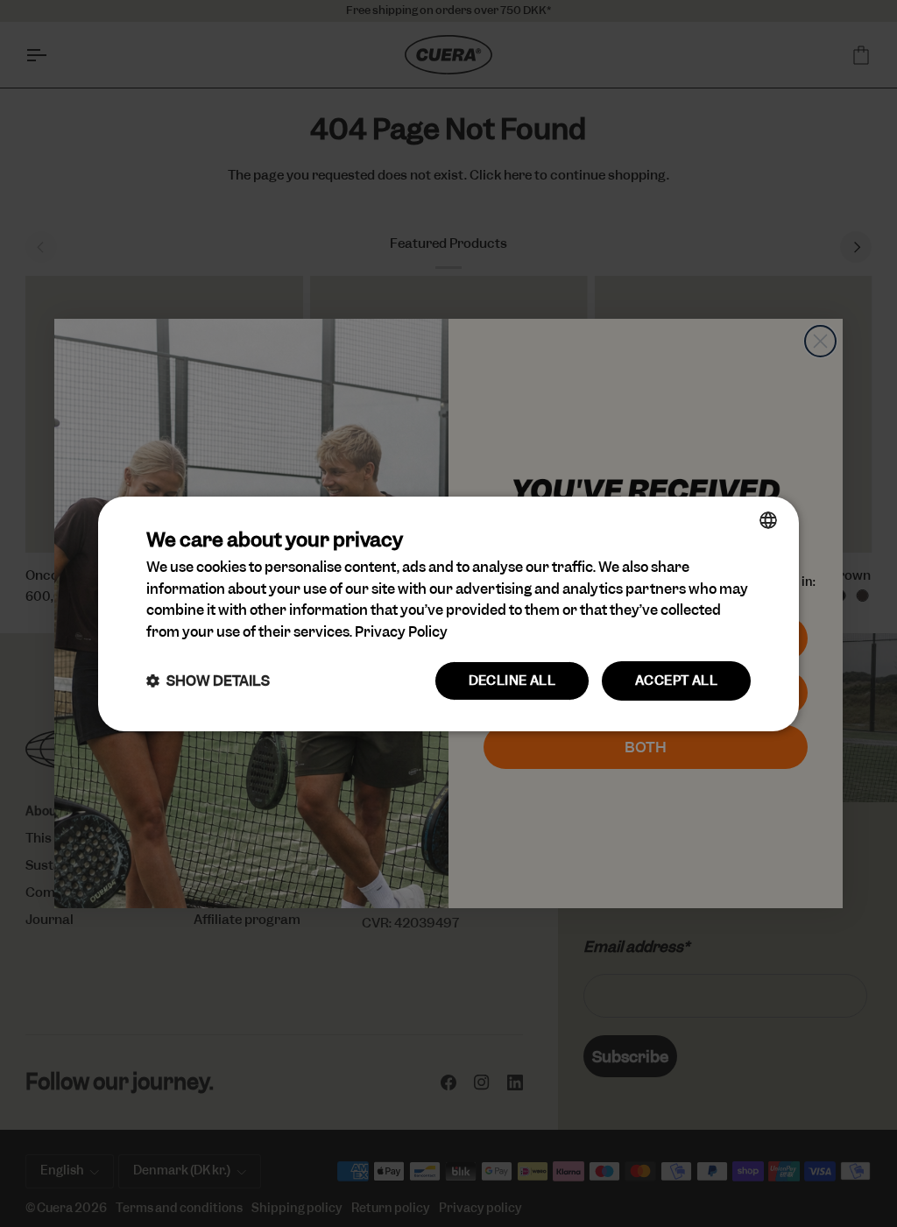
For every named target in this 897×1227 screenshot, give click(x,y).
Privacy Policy (401, 632)
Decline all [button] (512, 680)
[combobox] (768, 519)
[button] (208, 681)
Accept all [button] (676, 680)
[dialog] (448, 613)
